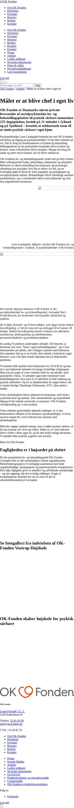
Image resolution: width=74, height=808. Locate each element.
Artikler (20, 88)
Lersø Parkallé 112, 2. (12, 711)
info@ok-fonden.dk (11, 723)
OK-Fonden (7, 88)
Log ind (4, 78)
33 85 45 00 (17, 720)
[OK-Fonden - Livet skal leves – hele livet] (8, 1)
